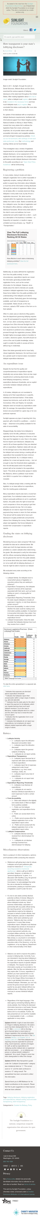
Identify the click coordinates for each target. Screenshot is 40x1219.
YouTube (20, 1169)
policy (16, 51)
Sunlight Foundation (15, 22)
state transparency (19, 1101)
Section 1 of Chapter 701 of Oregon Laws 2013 (17, 1038)
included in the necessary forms (17, 102)
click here (6, 686)
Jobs (21, 1166)
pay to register (22, 104)
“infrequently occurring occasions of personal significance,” (19, 868)
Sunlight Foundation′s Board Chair (19, 5)
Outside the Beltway (20, 1105)
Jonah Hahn (8, 51)
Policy (30, 1105)
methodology (26, 141)
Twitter (35, 30)
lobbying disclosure (13, 1097)
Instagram (14, 1169)
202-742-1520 (8, 1161)
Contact (5, 1166)
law (34, 1035)
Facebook (31, 30)
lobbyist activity (21, 1099)
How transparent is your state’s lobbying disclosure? (19, 45)
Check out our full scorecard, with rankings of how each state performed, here (19, 138)
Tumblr (17, 1169)
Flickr (11, 1169)
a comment (17, 1029)
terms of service (29, 1184)
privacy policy (10, 1179)
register (25, 99)
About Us (14, 1166)
